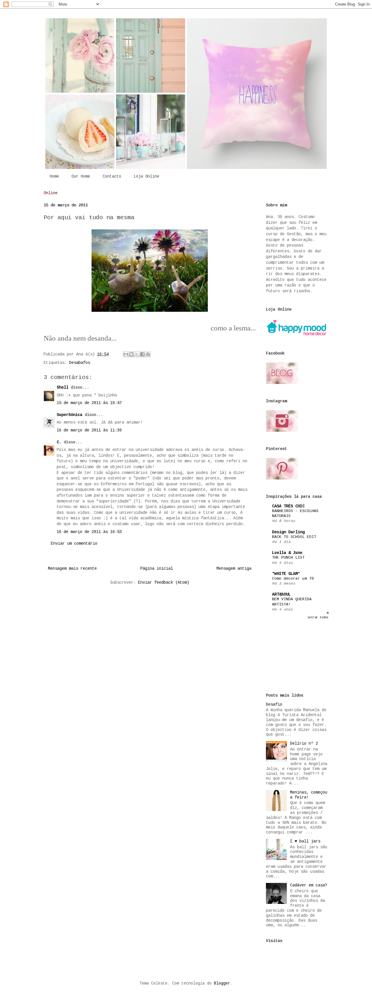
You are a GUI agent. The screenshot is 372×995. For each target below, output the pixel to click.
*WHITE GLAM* (286, 573)
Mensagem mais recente (72, 568)
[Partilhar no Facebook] (142, 354)
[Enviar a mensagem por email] (126, 354)
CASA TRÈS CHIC (288, 506)
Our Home (80, 176)
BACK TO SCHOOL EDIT (294, 537)
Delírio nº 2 (304, 743)
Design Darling (288, 532)
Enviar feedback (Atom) (163, 582)
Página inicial (156, 568)
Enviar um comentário (74, 543)
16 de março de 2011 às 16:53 (89, 532)
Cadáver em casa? (308, 885)
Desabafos (79, 362)
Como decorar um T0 (293, 578)
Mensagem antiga (234, 568)
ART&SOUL (281, 594)
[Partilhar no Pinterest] (148, 354)
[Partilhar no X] (137, 354)
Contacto (112, 176)
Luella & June (287, 552)
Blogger (222, 983)
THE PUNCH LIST (288, 557)
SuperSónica (69, 414)
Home (54, 176)
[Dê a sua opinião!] (131, 354)
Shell (62, 387)
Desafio (274, 704)
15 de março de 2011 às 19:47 (89, 403)
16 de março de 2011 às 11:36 (89, 430)
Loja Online (146, 176)
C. (59, 442)
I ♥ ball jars (305, 841)
